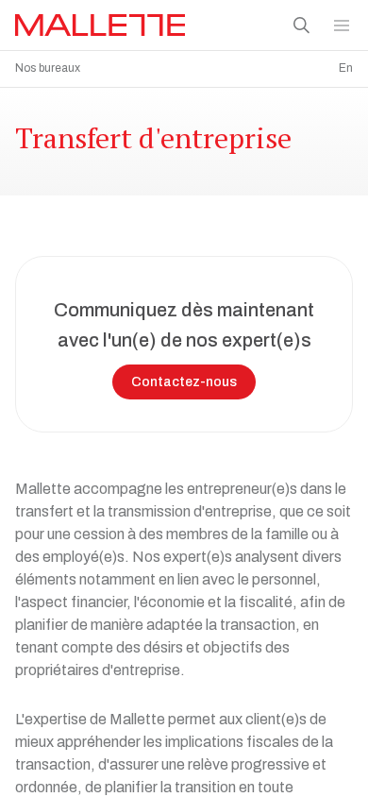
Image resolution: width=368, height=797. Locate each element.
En (346, 68)
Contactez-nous (184, 382)
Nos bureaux (47, 68)
